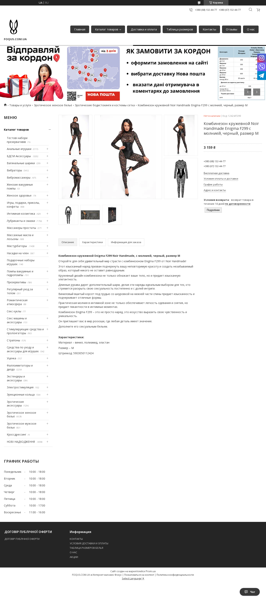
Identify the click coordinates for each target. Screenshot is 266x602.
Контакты (209, 29)
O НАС (73, 552)
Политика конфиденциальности (175, 574)
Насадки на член (18, 253)
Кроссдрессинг (16, 434)
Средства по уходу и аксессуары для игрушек (23, 349)
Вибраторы (14, 170)
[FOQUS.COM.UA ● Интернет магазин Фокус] (13, 27)
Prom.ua (151, 571)
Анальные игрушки (19, 149)
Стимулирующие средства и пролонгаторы (25, 331)
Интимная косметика (21, 213)
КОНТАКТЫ (76, 539)
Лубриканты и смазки (21, 221)
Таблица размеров (179, 29)
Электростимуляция (20, 387)
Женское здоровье (19, 195)
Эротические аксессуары (15, 403)
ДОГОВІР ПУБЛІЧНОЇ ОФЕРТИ (22, 539)
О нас (251, 29)
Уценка (11, 358)
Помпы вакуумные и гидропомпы (20, 273)
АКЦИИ (74, 557)
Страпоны (13, 340)
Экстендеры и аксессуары (16, 378)
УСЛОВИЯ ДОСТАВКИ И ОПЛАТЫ (89, 543)
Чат (252, 591)
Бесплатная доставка (216, 173)
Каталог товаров (106, 29)
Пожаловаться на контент (139, 574)
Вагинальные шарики (21, 163)
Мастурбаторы (17, 246)
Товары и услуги (20, 105)
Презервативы (16, 282)
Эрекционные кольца (21, 394)
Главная (79, 29)
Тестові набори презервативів (17, 140)
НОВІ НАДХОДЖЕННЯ (21, 442)
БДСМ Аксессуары (19, 156)
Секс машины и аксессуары (17, 320)
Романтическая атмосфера (17, 302)
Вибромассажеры (18, 177)
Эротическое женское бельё (53, 105)
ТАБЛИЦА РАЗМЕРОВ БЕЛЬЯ (86, 548)
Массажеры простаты (21, 228)
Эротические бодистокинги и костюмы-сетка (105, 105)
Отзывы (231, 29)
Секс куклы (14, 311)
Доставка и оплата (144, 29)
